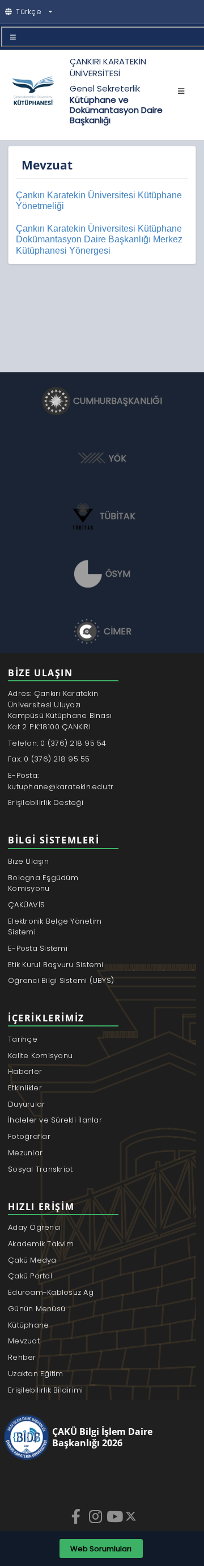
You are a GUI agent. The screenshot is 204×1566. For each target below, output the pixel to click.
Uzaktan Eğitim (35, 1373)
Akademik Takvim (41, 1243)
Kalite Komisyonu (40, 1055)
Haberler (25, 1071)
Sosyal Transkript (40, 1169)
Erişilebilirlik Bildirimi (45, 1390)
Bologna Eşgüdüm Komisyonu (43, 883)
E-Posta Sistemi (37, 948)
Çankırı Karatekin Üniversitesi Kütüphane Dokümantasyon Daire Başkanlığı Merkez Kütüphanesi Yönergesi (99, 239)
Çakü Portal (30, 1276)
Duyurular (26, 1104)
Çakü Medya (32, 1260)
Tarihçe (22, 1039)
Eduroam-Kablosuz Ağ (51, 1292)
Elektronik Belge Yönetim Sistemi (54, 927)
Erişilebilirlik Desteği (45, 802)
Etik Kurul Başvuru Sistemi (56, 964)
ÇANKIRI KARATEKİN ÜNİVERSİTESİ (108, 67)
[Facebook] (77, 1516)
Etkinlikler (25, 1087)
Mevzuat (24, 1341)
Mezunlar (25, 1152)
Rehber (22, 1357)
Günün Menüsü (36, 1308)
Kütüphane (28, 1325)
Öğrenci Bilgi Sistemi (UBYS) (61, 980)
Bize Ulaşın (28, 861)
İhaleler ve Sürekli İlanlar (55, 1120)
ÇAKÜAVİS (26, 904)
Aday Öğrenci (34, 1227)
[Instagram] (96, 1516)
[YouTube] (115, 1516)
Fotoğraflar (29, 1136)
